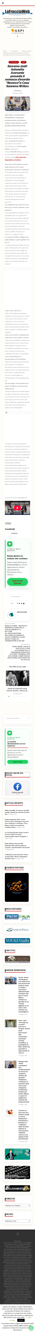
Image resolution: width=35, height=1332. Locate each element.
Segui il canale (17, 762)
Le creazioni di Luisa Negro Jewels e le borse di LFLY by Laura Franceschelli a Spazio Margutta (17, 834)
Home (5, 51)
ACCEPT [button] (20, 1320)
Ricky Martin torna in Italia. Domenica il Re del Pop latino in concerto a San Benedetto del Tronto (17, 845)
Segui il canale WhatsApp (17, 582)
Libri (23, 62)
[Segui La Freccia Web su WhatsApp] (31, 1327)
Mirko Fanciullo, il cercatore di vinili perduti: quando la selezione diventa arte (17, 812)
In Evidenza (14, 51)
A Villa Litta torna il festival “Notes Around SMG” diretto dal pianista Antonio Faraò (16, 856)
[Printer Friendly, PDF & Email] (8, 523)
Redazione (18, 91)
